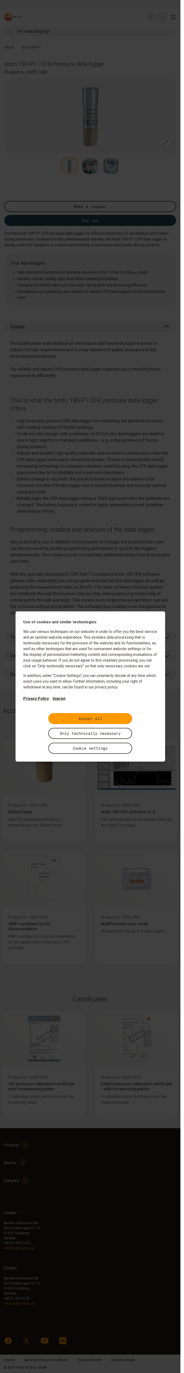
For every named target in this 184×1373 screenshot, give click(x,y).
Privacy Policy (36, 698)
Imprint (59, 698)
